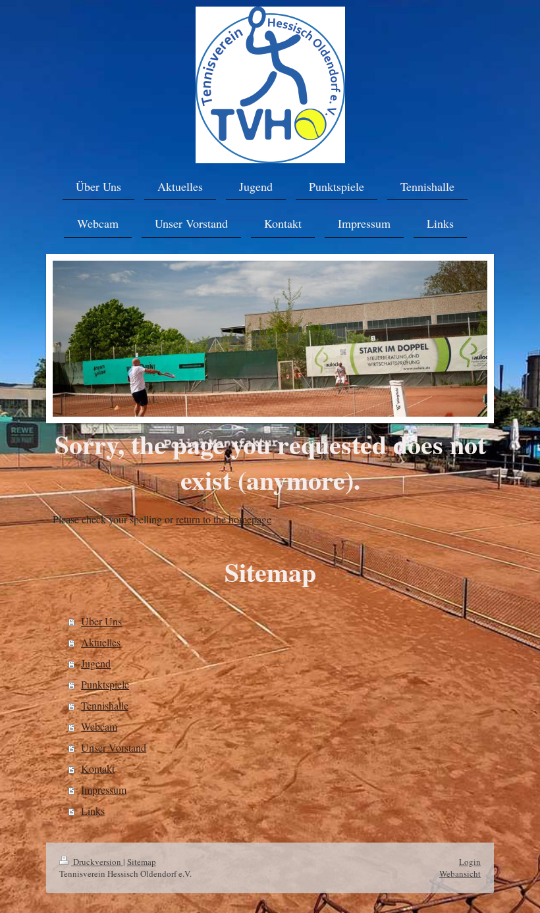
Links (93, 811)
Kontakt (98, 768)
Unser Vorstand (113, 747)
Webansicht (460, 873)
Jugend (96, 663)
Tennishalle (104, 705)
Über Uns (101, 621)
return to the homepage (223, 519)
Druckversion (97, 862)
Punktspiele (105, 684)
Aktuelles (101, 642)
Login (470, 862)
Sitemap (141, 862)
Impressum (103, 789)
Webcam (99, 726)
